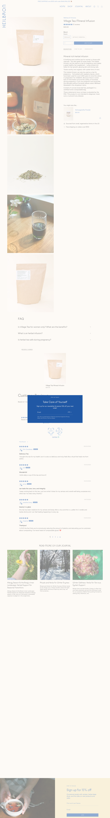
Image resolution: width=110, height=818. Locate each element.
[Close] (80, 397)
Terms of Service (47, 418)
